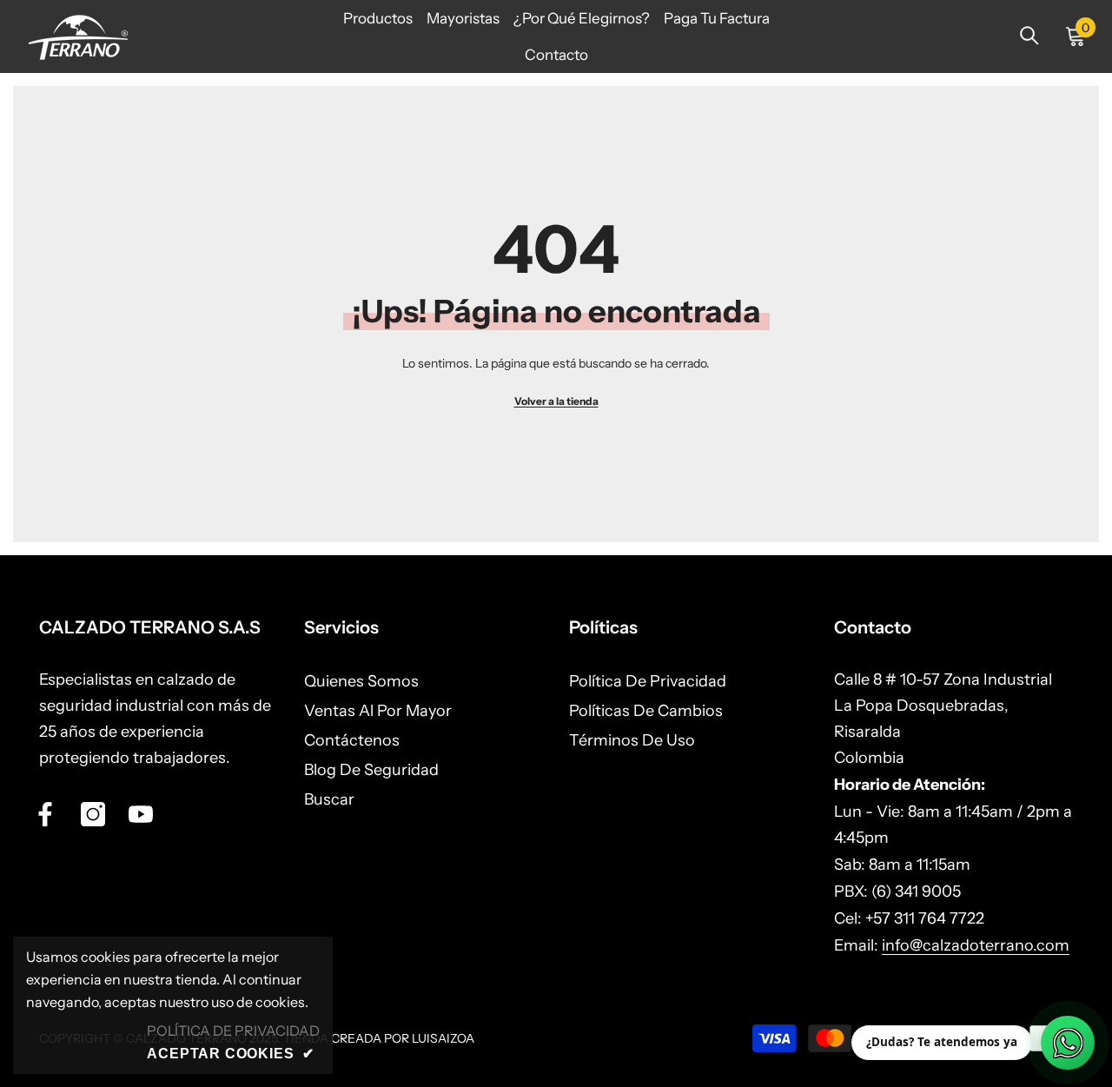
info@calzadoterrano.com (975, 945)
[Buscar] (1029, 35)
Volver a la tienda (556, 401)
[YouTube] (140, 814)
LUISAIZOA (443, 1038)
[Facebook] (45, 814)
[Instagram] (93, 814)
